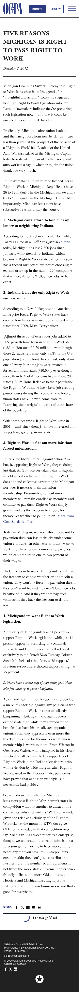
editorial (65, 241)
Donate (37, 9)
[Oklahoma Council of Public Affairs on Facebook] (5, 968)
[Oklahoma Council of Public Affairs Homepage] (13, 8)
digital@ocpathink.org (16, 955)
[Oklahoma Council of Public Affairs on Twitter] (10, 968)
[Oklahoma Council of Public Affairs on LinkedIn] (15, 968)
